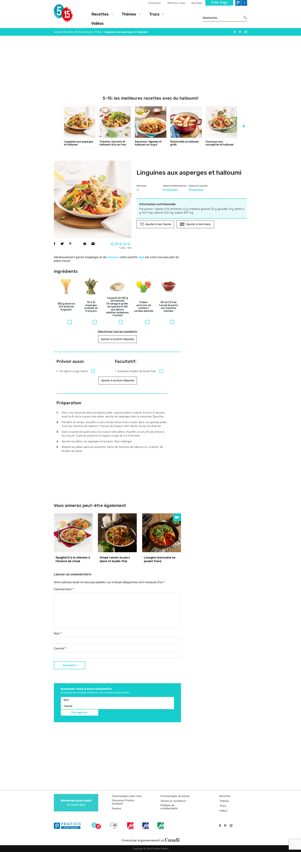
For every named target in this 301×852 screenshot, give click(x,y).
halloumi (112, 257)
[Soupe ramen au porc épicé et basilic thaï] (117, 532)
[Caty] (114, 825)
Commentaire (64, 589)
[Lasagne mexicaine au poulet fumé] (161, 532)
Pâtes (98, 32)
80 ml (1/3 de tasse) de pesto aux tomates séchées (168, 307)
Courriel (60, 648)
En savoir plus (76, 802)
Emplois (116, 808)
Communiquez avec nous (127, 796)
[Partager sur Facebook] (54, 243)
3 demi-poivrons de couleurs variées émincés (143, 307)
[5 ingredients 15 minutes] (69, 14)
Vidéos (97, 23)
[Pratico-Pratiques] (68, 825)
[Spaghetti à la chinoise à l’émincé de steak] (73, 532)
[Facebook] (235, 32)
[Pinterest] (240, 32)
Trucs (154, 14)
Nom (58, 633)
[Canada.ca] (172, 840)
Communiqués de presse (175, 796)
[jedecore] (145, 825)
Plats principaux (84, 32)
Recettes (100, 14)
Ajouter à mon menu (198, 224)
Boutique (196, 3)
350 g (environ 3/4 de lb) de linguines (66, 306)
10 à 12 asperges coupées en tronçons (91, 307)
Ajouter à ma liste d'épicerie (117, 339)
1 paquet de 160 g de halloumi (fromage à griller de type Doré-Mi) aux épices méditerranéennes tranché (117, 307)
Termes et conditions (173, 801)
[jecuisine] (130, 825)
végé (141, 257)
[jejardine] (160, 825)
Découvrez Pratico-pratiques (123, 802)
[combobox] (222, 17)
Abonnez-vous (176, 3)
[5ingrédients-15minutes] (97, 825)
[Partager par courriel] (93, 243)
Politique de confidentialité (168, 807)
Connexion (154, 3)
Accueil (58, 32)
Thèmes (129, 14)
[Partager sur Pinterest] (70, 243)
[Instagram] (246, 32)
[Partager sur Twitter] (62, 243)
